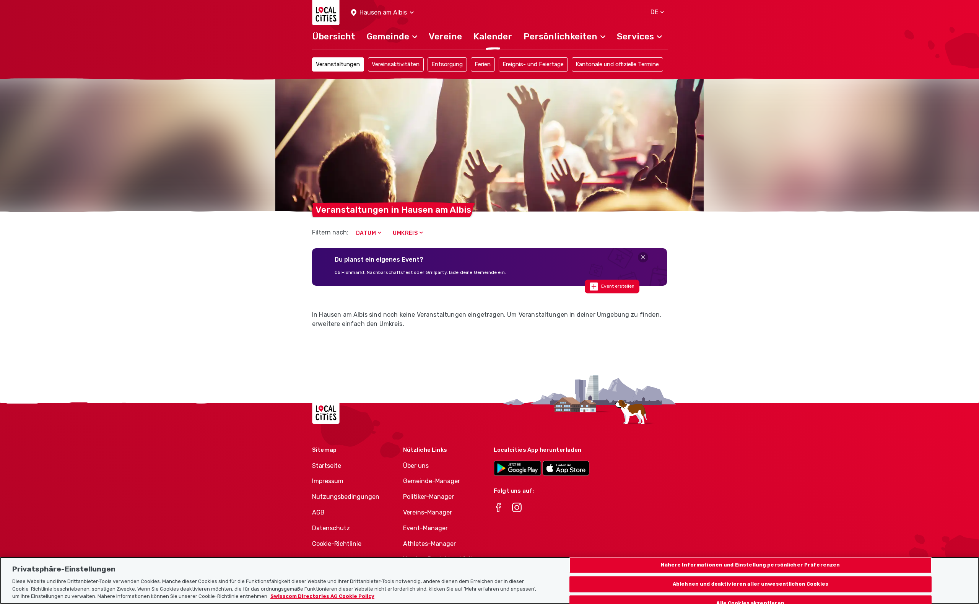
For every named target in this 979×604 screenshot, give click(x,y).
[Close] (643, 257)
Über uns (416, 465)
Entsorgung (447, 64)
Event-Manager (425, 528)
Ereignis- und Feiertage (533, 64)
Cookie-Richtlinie (336, 543)
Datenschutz (331, 528)
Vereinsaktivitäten (396, 64)
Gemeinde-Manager (431, 481)
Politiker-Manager (428, 496)
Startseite (326, 465)
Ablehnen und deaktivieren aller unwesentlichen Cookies (750, 584)
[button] (382, 13)
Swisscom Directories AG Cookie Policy (322, 596)
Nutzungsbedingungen (345, 496)
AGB (318, 512)
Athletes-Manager (429, 543)
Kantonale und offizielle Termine (617, 64)
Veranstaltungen (338, 64)
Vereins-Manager (427, 512)
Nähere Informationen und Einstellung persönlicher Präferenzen (750, 565)
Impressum (327, 481)
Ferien (483, 64)
